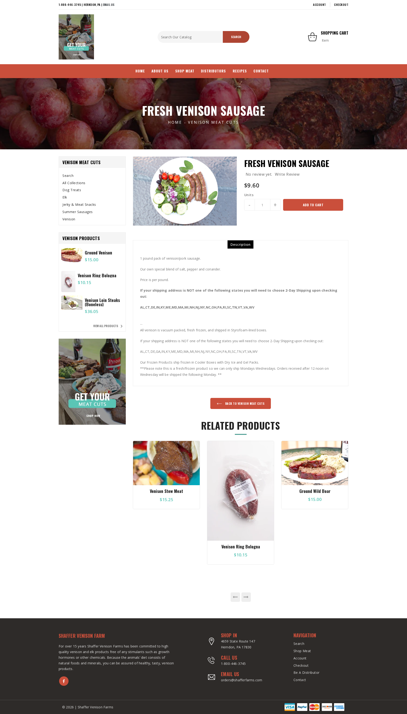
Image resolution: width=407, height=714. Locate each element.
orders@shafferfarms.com (241, 680)
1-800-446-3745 (233, 663)
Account (319, 5)
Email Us (108, 5)
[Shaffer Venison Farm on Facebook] (64, 681)
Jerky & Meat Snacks (79, 204)
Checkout (341, 5)
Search (67, 175)
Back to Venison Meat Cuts (244, 403)
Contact (299, 680)
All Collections (73, 183)
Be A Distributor (306, 672)
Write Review (287, 174)
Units (249, 195)
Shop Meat (302, 651)
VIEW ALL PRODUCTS (108, 326)
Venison (68, 219)
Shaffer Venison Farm (82, 635)
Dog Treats (71, 190)
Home (175, 122)
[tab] (92, 176)
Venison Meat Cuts (213, 122)
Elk (64, 197)
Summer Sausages (77, 212)
